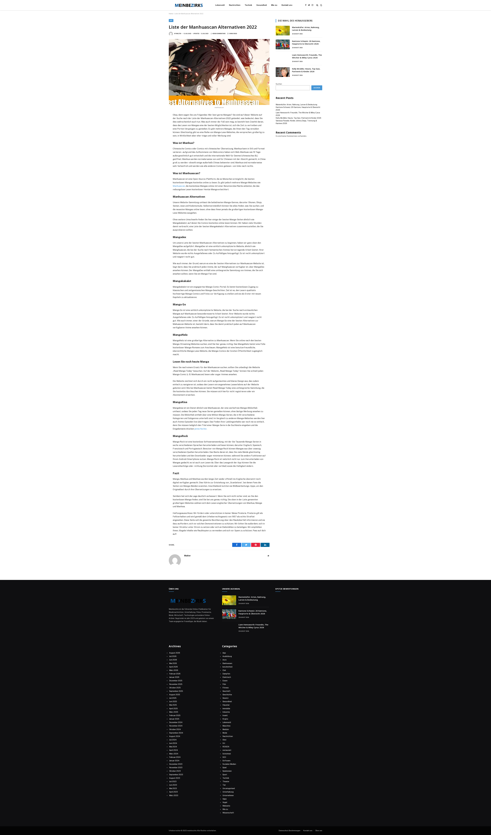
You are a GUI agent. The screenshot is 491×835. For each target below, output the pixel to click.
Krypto (225, 719)
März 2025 (173, 712)
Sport (224, 775)
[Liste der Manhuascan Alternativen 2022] (219, 72)
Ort (223, 743)
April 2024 (173, 750)
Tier (224, 785)
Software (226, 761)
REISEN (225, 747)
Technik (248, 5)
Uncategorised (228, 788)
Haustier (226, 705)
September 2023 (176, 775)
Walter (178, 33)
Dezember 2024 (175, 722)
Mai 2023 (173, 788)
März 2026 (173, 670)
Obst (224, 740)
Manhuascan (179, 186)
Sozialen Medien (229, 764)
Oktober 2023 (175, 771)
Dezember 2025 (175, 681)
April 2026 (173, 667)
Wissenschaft (228, 813)
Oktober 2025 (175, 688)
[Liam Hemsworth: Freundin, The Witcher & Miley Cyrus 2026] (283, 58)
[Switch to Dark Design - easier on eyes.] (321, 5)
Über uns (318, 831)
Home (171, 14)
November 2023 (175, 768)
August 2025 (174, 695)
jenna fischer (200, 429)
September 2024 (176, 733)
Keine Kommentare (219, 33)
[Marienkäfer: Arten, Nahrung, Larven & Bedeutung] (283, 30)
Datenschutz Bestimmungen (289, 831)
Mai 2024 (173, 747)
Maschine (226, 726)
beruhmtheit (227, 667)
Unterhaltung (228, 792)
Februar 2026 (174, 674)
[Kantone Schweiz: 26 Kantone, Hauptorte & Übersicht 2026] (283, 44)
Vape (224, 799)
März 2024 (173, 754)
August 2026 (174, 653)
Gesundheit (261, 5)
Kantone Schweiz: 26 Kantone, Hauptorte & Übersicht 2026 (306, 42)
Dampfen (226, 674)
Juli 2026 (172, 656)
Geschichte (227, 695)
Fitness (225, 688)
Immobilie (226, 709)
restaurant (226, 750)
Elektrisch (226, 677)
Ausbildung (227, 656)
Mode (224, 733)
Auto (224, 660)
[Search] (317, 5)
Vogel (224, 802)
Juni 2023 (173, 785)
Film (224, 684)
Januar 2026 (174, 677)
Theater (225, 781)
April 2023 (173, 792)
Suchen (279, 84)
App (171, 20)
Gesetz (225, 698)
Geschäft (226, 691)
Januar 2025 (174, 719)
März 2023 (173, 795)
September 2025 (176, 691)
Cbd (224, 670)
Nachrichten (234, 5)
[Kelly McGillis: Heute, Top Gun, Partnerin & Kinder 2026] (283, 72)
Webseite (226, 806)
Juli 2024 (173, 740)
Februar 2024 (175, 757)
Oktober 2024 (175, 729)
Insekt (225, 715)
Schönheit (226, 754)
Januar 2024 (174, 761)
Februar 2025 (174, 715)
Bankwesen (227, 663)
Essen (224, 681)
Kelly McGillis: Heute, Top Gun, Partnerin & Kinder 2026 (306, 70)
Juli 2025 (172, 698)
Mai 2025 (173, 705)
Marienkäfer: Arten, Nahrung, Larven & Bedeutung (305, 28)
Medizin (225, 729)
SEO (224, 757)
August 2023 (174, 778)
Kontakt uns (287, 5)
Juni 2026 (173, 660)
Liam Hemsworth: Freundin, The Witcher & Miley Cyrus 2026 (307, 56)
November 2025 (175, 684)
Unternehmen (228, 795)
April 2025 (173, 709)
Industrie (226, 712)
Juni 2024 (173, 743)
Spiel (224, 768)
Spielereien (227, 771)
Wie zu (274, 5)
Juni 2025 (173, 701)
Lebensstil (220, 5)
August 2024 (174, 736)
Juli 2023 (172, 781)
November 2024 (175, 726)
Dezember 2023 (175, 764)
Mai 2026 (173, 663)
